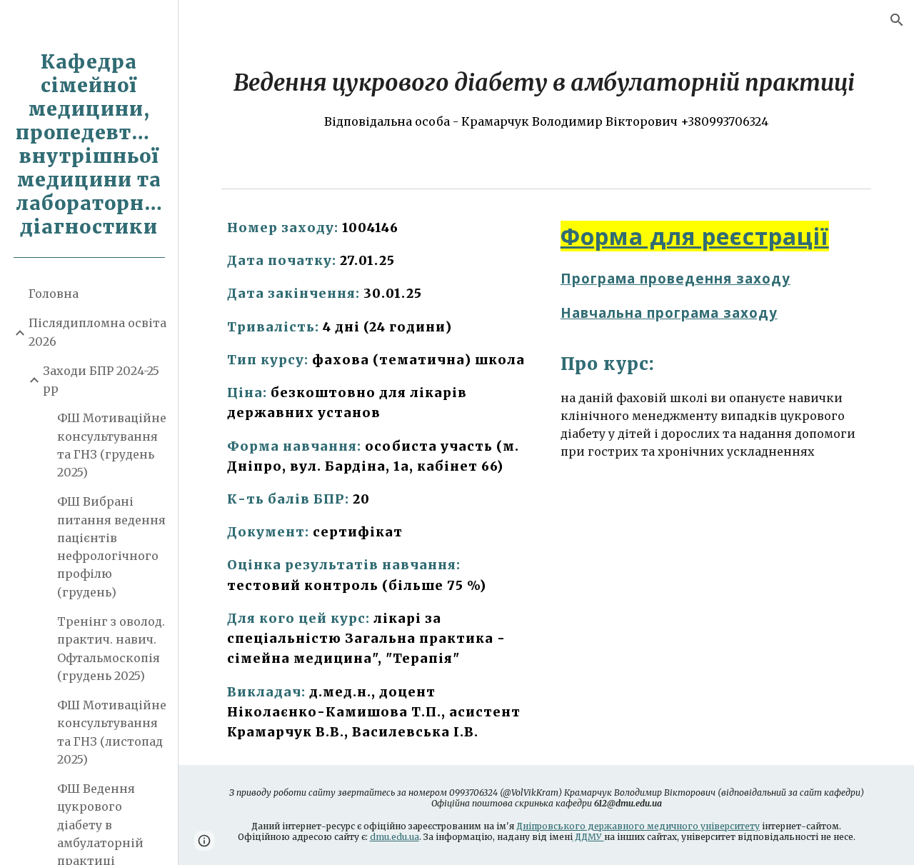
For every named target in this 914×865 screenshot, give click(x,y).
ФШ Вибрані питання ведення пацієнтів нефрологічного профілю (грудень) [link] (111, 546)
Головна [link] (54, 293)
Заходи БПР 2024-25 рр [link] (101, 380)
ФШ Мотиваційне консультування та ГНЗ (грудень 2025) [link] (111, 445)
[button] (897, 20)
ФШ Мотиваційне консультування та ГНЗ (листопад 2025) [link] (111, 732)
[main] (546, 98)
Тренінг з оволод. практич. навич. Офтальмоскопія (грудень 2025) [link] (111, 648)
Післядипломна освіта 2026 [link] (97, 332)
